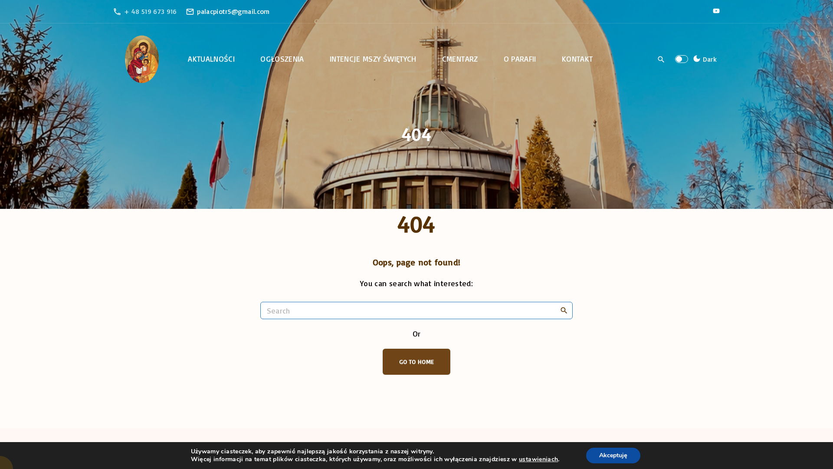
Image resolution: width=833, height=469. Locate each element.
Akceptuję (613, 455)
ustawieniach (538, 459)
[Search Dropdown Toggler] (661, 59)
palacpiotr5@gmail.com (233, 11)
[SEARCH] (564, 310)
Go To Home (416, 361)
